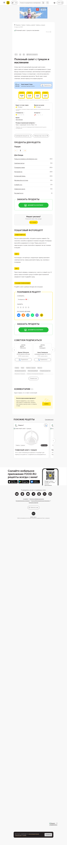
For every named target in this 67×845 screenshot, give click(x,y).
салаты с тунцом (30, 367)
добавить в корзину (35, 205)
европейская (19, 119)
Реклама (47, 31)
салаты (17, 367)
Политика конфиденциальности (36, 499)
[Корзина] (54, 3)
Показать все (33, 378)
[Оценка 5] (28, 307)
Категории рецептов (33, 502)
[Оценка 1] (18, 307)
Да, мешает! (33, 222)
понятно (48, 834)
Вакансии (33, 500)
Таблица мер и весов (40, 135)
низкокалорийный (33, 371)
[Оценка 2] (20, 307)
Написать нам (34, 507)
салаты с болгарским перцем (35, 374)
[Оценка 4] (26, 307)
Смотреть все (49, 419)
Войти (46, 403)
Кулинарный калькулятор (22, 135)
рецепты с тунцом (20, 374)
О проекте (25, 499)
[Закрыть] (57, 823)
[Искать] (47, 2)
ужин (22, 367)
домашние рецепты (20, 371)
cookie (24, 835)
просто (40, 367)
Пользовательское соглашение (23, 500)
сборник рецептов (45, 371)
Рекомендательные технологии (43, 500)
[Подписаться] (46, 425)
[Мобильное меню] (4, 2)
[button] (14, 350)
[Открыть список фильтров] (43, 3)
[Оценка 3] (23, 307)
